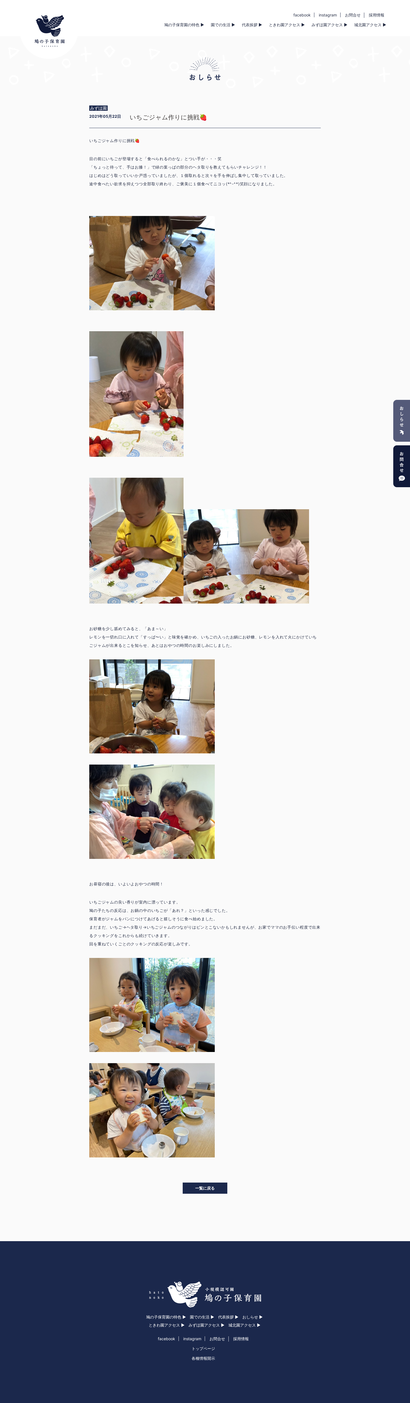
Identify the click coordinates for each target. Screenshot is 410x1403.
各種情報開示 (203, 1358)
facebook (302, 15)
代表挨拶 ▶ (252, 24)
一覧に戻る (205, 1188)
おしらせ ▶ (252, 1317)
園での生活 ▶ (223, 24)
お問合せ (353, 15)
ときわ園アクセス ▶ (287, 24)
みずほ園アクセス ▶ (330, 24)
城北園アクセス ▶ (370, 24)
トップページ (203, 1348)
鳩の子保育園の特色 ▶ (184, 24)
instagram (328, 15)
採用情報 (376, 15)
